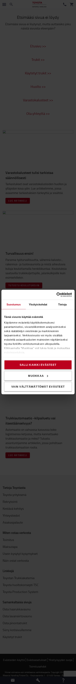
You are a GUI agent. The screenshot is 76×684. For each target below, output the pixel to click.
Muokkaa (36, 375)
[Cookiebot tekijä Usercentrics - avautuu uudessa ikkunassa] (56, 294)
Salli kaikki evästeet (38, 364)
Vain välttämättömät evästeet (38, 386)
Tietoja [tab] (62, 304)
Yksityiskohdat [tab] (38, 304)
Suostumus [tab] (14, 304)
